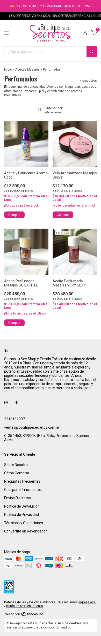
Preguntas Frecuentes (22, 481)
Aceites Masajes (27, 69)
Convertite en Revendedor (25, 531)
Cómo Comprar (16, 473)
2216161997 (14, 419)
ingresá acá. (87, 602)
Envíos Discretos (17, 498)
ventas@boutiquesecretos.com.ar (32, 427)
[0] (94, 33)
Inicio (8, 69)
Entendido (64, 627)
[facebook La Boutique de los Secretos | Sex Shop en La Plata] (16, 402)
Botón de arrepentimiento (24, 606)
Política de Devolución (22, 506)
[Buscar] (91, 51)
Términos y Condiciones (23, 523)
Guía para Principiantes (23, 490)
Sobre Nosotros (17, 465)
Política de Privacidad (21, 514)
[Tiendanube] (24, 615)
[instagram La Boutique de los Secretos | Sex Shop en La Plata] (6, 402)
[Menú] (6, 33)
